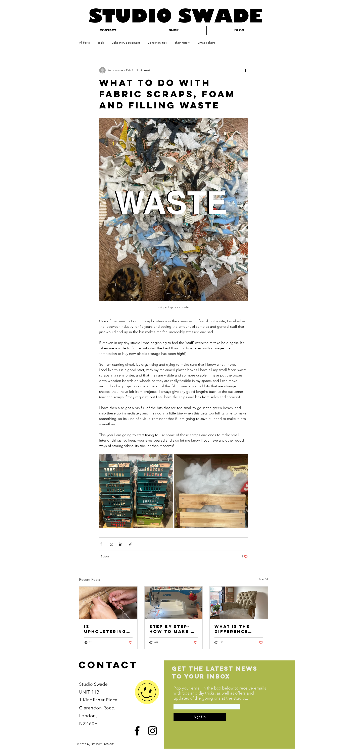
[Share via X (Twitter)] (111, 544)
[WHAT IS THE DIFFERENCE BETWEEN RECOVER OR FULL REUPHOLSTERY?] (239, 603)
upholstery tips (157, 42)
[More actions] (245, 70)
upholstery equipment (126, 42)
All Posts (84, 42)
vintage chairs (206, 42)
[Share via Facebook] (101, 544)
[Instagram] (152, 731)
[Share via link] (131, 544)
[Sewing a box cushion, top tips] (174, 603)
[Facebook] (137, 731)
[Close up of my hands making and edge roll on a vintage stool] (108, 603)
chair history (182, 42)
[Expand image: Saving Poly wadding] (211, 491)
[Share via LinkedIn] (121, 544)
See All (263, 579)
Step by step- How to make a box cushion (171, 629)
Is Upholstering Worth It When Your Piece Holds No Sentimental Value (106, 629)
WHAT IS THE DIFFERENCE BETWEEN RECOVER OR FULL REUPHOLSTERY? (237, 629)
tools (101, 42)
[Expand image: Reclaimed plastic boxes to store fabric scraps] (136, 491)
